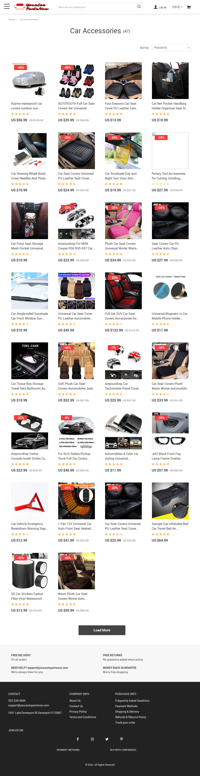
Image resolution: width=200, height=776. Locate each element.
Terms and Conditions (82, 717)
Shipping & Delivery (127, 711)
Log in (162, 7)
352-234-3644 (16, 700)
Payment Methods (126, 706)
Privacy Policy (78, 711)
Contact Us (76, 706)
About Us (74, 700)
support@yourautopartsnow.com (28, 705)
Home (11, 19)
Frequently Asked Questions (132, 700)
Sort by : (145, 48)
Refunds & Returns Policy (130, 717)
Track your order (125, 722)
